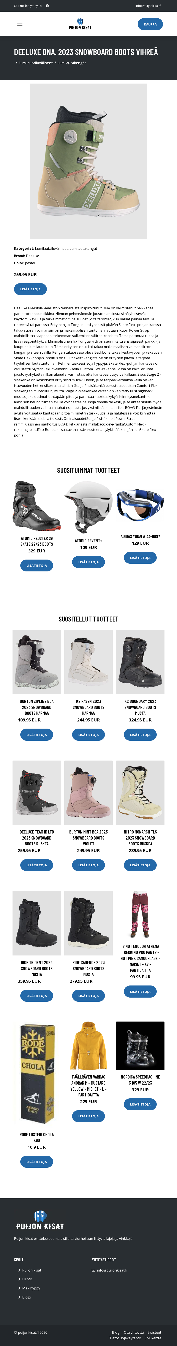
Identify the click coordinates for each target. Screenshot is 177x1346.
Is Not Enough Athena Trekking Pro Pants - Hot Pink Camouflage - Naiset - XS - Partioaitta (140, 958)
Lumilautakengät (72, 62)
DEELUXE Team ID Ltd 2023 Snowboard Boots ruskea (37, 837)
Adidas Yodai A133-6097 (140, 536)
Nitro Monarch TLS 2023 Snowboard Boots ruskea (140, 837)
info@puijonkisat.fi (148, 6)
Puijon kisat (31, 1270)
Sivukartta (153, 1338)
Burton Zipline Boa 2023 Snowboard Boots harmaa (37, 707)
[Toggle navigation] (20, 24)
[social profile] (47, 6)
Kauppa (150, 24)
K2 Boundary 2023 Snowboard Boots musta (140, 707)
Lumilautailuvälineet (36, 62)
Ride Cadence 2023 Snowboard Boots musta (89, 968)
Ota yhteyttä (134, 1332)
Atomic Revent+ (88, 540)
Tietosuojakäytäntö (125, 1338)
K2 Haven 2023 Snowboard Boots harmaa (88, 707)
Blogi (26, 1297)
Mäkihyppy (31, 1288)
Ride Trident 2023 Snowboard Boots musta (36, 968)
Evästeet (154, 1332)
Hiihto (27, 1279)
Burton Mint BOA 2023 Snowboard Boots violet (88, 837)
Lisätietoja (30, 289)
